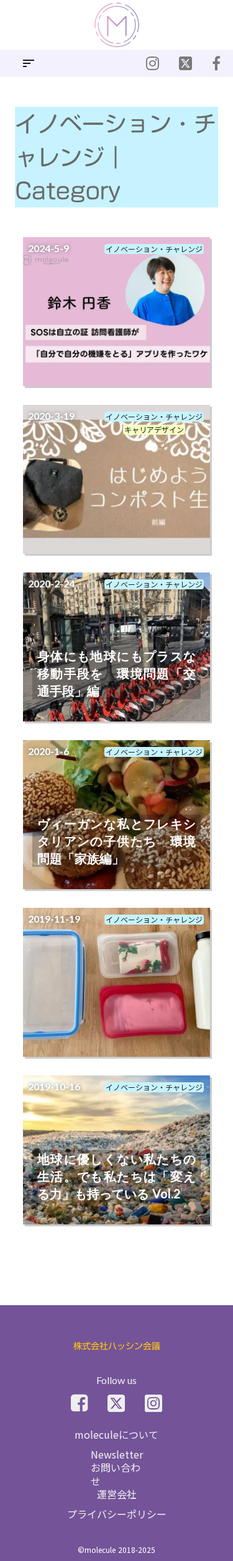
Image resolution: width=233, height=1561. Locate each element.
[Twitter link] (116, 1403)
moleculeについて (116, 1434)
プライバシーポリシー (117, 1513)
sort (28, 63)
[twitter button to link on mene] (152, 63)
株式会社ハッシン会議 (116, 1346)
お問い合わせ (115, 1474)
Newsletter (117, 1454)
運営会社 (117, 1493)
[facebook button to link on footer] (79, 1403)
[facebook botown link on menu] (216, 63)
